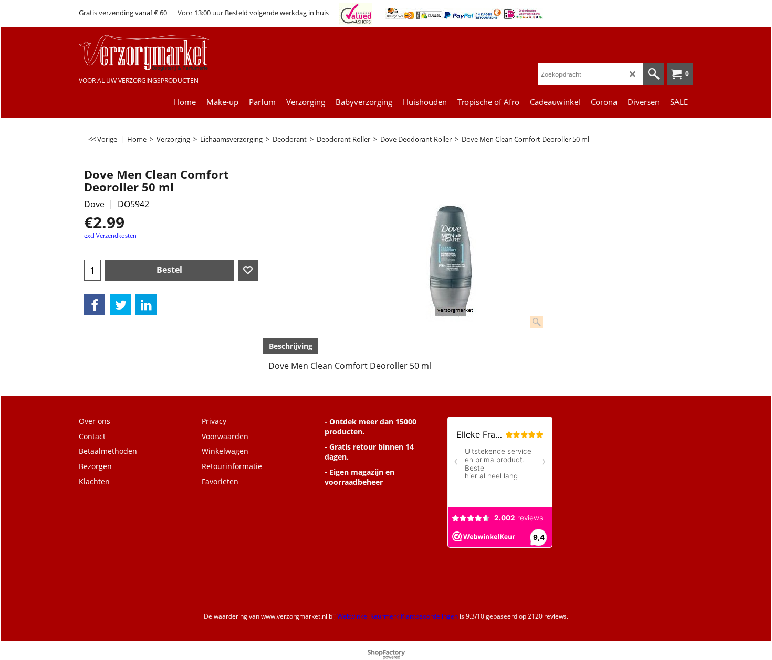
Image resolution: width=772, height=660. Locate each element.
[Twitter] (120, 304)
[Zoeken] (653, 74)
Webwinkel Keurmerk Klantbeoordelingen (397, 616)
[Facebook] (94, 304)
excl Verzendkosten (110, 235)
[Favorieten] (248, 270)
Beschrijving (290, 346)
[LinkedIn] (146, 304)
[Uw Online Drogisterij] (157, 53)
